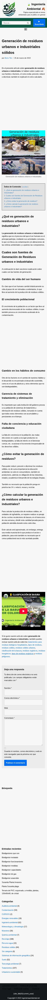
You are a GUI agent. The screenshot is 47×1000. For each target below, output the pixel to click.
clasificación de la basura (12, 651)
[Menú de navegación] (25, 29)
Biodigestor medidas (10, 866)
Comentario (9, 718)
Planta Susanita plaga (10, 886)
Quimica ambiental (9, 935)
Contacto (35, 989)
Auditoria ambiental (9, 906)
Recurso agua (7, 943)
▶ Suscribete (39, 22)
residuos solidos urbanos (25, 648)
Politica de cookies (21, 989)
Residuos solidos (8, 947)
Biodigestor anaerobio (10, 878)
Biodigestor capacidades (11, 870)
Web (6, 708)
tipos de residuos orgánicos (22, 654)
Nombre (8, 688)
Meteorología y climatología (12, 927)
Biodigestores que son (10, 853)
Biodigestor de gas (9, 874)
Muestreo (5, 931)
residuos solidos (8, 648)
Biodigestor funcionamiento (12, 862)
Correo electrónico (12, 698)
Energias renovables (10, 918)
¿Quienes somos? (9, 986)
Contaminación (8, 910)
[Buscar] (28, 23)
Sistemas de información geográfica (16, 955)
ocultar (25, 187)
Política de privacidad (28, 986)
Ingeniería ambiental (10, 922)
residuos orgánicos (30, 651)
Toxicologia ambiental (10, 964)
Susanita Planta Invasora (11, 882)
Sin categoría (7, 951)
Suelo (4, 960)
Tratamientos (7, 968)
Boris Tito (8, 58)
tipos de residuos (35, 645)
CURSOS (6, 914)
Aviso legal (6, 989)
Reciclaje (5, 939)
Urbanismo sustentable (11, 972)
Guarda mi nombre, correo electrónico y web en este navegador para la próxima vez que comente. (23, 754)
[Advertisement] (23, 105)
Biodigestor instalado (10, 857)
